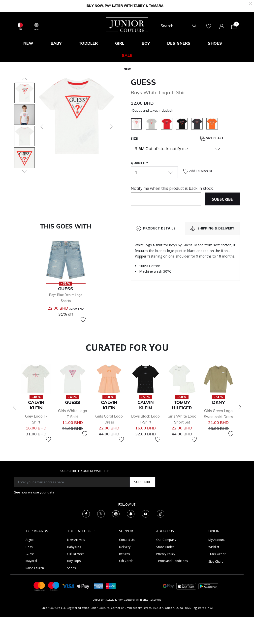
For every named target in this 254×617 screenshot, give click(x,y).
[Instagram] (116, 513)
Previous (14, 407)
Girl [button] (119, 43)
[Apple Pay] (83, 586)
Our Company (166, 540)
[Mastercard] (39, 586)
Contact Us (126, 540)
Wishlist (213, 547)
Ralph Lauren (35, 568)
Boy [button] (146, 43)
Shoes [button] (215, 43)
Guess (143, 82)
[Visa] (68, 586)
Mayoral (31, 561)
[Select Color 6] (198, 124)
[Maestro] (54, 586)
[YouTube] (145, 513)
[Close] (250, 3)
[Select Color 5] (183, 124)
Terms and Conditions (172, 561)
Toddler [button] (88, 43)
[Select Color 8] (212, 124)
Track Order (217, 554)
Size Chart (214, 138)
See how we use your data (34, 492)
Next (240, 407)
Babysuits (74, 547)
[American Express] (98, 586)
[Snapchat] (130, 513)
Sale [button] (127, 55)
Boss (29, 547)
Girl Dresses (75, 554)
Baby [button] (56, 43)
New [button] (28, 43)
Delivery (124, 547)
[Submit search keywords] (194, 26)
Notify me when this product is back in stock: (172, 188)
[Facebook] (86, 513)
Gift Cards (126, 561)
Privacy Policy (165, 554)
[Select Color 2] (153, 124)
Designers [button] (178, 43)
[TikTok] (160, 513)
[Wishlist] (83, 319)
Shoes (71, 568)
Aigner (30, 540)
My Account (216, 540)
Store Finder (165, 547)
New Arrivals (76, 540)
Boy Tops (74, 561)
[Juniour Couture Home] (127, 24)
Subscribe (142, 482)
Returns (124, 554)
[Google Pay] (168, 586)
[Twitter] (101, 513)
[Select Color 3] (168, 124)
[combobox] (179, 26)
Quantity (139, 163)
